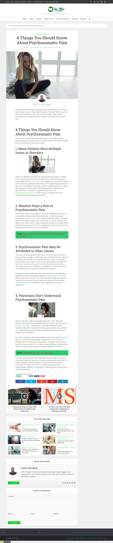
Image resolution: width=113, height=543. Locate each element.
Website (56, 514)
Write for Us (30, 2)
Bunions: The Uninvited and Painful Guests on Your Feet (30, 451)
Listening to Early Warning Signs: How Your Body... (65, 430)
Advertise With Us (39, 2)
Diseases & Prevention (42, 34)
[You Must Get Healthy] (56, 8)
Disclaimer (23, 2)
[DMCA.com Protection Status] (5, 542)
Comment (11, 496)
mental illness (35, 181)
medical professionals (22, 283)
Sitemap (75, 19)
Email (33, 514)
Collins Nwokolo (49, 47)
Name (10, 514)
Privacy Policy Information (52, 2)
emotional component (22, 326)
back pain (36, 278)
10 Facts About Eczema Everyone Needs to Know (30, 430)
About (12, 2)
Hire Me (83, 19)
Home (7, 2)
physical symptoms (52, 276)
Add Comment (37, 47)
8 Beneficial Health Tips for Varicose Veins (65, 452)
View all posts (14, 483)
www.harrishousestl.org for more (26, 193)
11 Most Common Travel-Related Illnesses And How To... (31, 440)
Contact (17, 2)
